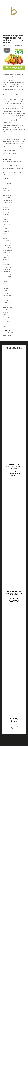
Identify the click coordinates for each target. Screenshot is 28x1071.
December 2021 (6, 272)
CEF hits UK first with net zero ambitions (12, 172)
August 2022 (6, 253)
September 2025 (7, 186)
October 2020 (6, 305)
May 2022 (5, 260)
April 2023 (5, 234)
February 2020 (6, 322)
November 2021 (6, 274)
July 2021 (5, 284)
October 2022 (6, 248)
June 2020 (5, 315)
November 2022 (6, 245)
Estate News (19, 45)
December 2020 (6, 300)
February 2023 (6, 238)
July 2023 (5, 226)
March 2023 (5, 236)
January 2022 (6, 269)
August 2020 (6, 310)
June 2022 (5, 257)
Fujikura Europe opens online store (11, 175)
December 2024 (6, 200)
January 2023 (6, 241)
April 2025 (5, 191)
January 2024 (6, 214)
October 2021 (6, 276)
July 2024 (5, 207)
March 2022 (5, 265)
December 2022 (6, 243)
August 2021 (5, 281)
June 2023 (5, 229)
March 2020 (5, 319)
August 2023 (6, 224)
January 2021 (6, 298)
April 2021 (5, 291)
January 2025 (6, 198)
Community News (7, 333)
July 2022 (5, 255)
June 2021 (5, 286)
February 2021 (6, 295)
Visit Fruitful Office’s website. (9, 154)
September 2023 (7, 222)
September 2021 (6, 279)
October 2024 (6, 205)
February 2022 (6, 267)
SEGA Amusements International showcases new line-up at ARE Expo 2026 (13, 165)
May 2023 (5, 231)
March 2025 (5, 193)
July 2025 (5, 188)
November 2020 (6, 303)
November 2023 (6, 219)
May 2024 (5, 210)
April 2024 (5, 212)
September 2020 (7, 307)
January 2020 (6, 324)
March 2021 (5, 293)
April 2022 (5, 262)
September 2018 (6, 326)
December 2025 (6, 183)
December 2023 (6, 217)
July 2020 (5, 312)
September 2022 (7, 250)
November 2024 (6, 203)
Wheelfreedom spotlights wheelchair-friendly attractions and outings (13, 169)
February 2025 (6, 195)
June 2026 (5, 181)
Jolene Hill (6, 45)
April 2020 (5, 317)
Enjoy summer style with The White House (12, 162)
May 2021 (5, 288)
